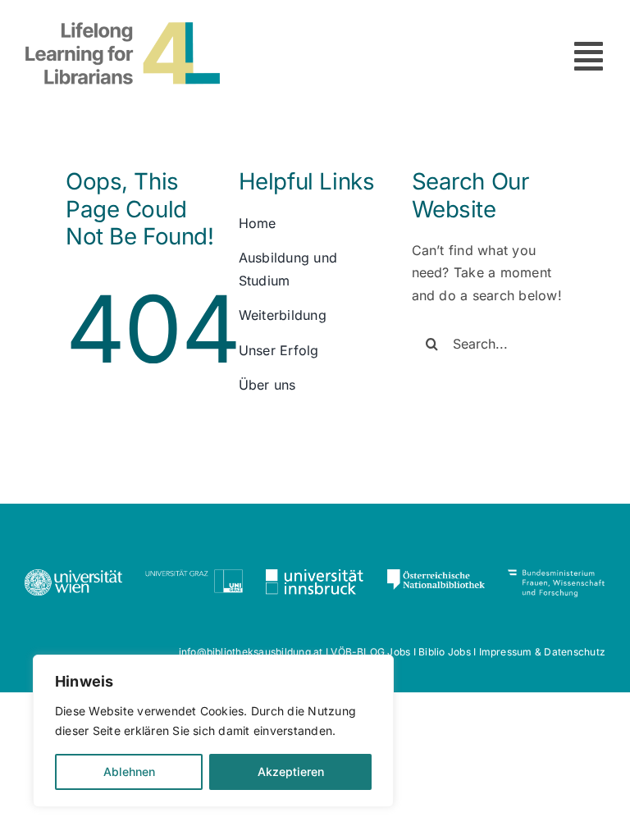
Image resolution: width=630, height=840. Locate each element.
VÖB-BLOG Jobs (370, 652)
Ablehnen (129, 771)
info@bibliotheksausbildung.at (251, 652)
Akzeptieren (291, 771)
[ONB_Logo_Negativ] (436, 576)
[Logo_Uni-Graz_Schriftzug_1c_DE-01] (194, 576)
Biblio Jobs (444, 652)
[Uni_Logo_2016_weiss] (73, 576)
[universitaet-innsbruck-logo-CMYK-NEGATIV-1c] (314, 576)
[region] (213, 731)
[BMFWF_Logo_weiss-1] (556, 576)
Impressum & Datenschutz (542, 652)
